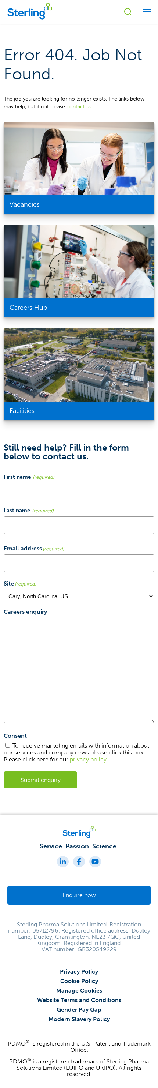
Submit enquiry (41, 779)
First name (17, 477)
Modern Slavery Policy (79, 1019)
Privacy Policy (79, 971)
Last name (17, 510)
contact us (79, 106)
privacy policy (88, 759)
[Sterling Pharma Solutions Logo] (29, 20)
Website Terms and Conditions (79, 1000)
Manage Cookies (79, 990)
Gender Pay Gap (79, 1009)
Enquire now (79, 895)
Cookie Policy (79, 981)
